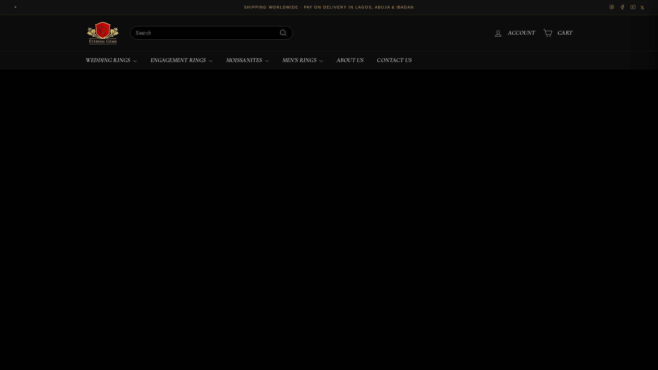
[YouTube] (633, 7)
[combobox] (211, 33)
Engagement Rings (178, 60)
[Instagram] (612, 7)
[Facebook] (622, 7)
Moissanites (245, 60)
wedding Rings (109, 60)
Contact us (394, 60)
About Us (350, 60)
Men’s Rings (300, 60)
